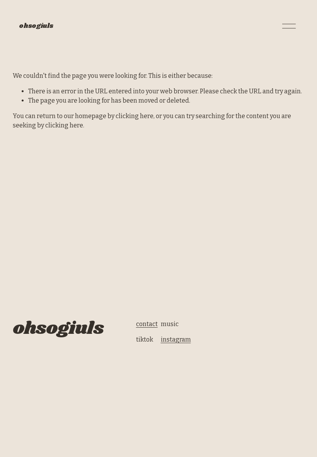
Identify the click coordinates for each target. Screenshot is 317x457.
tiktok (144, 339)
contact (147, 324)
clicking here (134, 116)
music (170, 324)
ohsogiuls (36, 26)
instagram (176, 339)
